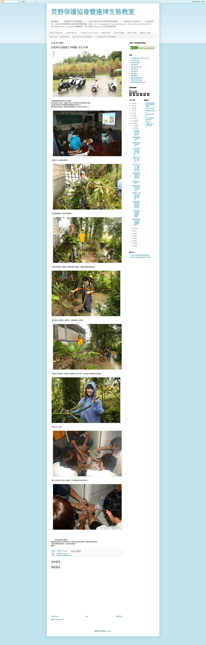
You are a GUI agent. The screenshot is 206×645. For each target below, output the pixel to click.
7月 (134, 236)
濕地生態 (133, 73)
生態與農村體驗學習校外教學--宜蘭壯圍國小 (136, 176)
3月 (134, 246)
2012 (133, 123)
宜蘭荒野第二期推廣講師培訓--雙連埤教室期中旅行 (136, 205)
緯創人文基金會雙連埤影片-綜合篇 (141, 257)
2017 (133, 110)
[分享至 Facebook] (78, 551)
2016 (133, 113)
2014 (133, 118)
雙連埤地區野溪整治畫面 (136, 144)
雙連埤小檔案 (131, 33)
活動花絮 (133, 62)
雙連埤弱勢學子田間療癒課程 (82, 37)
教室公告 (133, 69)
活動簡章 (133, 65)
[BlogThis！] (74, 551)
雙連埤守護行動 (71, 33)
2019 (133, 105)
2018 (133, 108)
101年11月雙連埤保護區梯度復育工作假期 (136, 152)
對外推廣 (133, 71)
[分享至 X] (76, 551)
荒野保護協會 (135, 67)
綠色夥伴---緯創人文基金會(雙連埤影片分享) (136, 196)
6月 (134, 238)
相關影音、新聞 (145, 33)
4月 (134, 243)
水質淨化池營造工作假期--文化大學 (136, 159)
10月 (134, 228)
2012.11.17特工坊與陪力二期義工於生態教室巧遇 (136, 167)
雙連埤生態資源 (135, 80)
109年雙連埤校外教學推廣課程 (105, 37)
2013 (133, 121)
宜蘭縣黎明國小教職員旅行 (136, 139)
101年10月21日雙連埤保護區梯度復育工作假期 (136, 213)
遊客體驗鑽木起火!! (136, 182)
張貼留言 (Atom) (59, 619)
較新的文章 (55, 616)
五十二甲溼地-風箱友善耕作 (150, 118)
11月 (134, 128)
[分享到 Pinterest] (80, 551)
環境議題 (133, 75)
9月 (134, 231)
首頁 (87, 616)
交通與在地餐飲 (119, 33)
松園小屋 (148, 122)
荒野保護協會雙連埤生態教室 (93, 12)
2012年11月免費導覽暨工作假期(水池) (136, 132)
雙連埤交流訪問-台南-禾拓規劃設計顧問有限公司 (136, 222)
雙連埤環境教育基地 (136, 82)
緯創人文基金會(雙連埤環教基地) (140, 255)
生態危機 (133, 60)
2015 (133, 116)
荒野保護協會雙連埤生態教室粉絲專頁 (149, 104)
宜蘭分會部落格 (149, 108)
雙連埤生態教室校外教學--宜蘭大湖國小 (136, 188)
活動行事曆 (53, 37)
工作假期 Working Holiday (62, 553)
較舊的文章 (119, 616)
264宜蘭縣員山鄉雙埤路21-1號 (64, 555)
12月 (134, 125)
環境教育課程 (106, 33)
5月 (134, 241)
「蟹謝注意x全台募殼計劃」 (149, 124)
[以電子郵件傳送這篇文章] (71, 551)
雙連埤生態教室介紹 (56, 33)
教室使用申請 (64, 37)
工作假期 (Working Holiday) (89, 33)
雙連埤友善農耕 (135, 78)
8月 (134, 233)
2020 (133, 103)
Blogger (109, 631)
